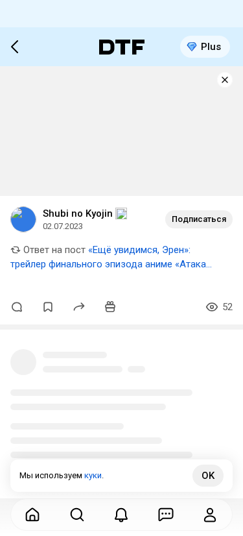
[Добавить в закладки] (48, 307)
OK (208, 475)
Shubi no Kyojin (78, 213)
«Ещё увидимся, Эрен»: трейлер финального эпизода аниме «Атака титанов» (108, 264)
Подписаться (199, 219)
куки (93, 475)
